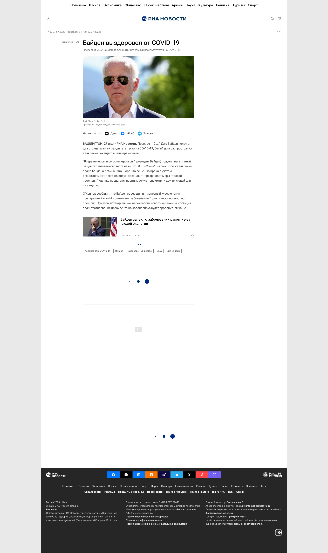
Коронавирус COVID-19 (98, 250)
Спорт (144, 486)
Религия (201, 486)
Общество (83, 486)
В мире (119, 250)
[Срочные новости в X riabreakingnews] (202, 474)
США (159, 250)
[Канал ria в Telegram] (176, 474)
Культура (166, 486)
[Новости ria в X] (189, 474)
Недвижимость (184, 486)
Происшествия (128, 486)
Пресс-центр (155, 491)
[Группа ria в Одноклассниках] (151, 474)
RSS (230, 491)
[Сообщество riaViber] (214, 474)
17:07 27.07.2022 (55, 31)
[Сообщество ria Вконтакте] (139, 474)
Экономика (98, 486)
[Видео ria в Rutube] (164, 474)
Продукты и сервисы (131, 491)
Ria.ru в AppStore (176, 491)
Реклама (109, 491)
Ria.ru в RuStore (199, 491)
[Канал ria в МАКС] (113, 474)
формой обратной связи (219, 513)
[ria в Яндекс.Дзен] (126, 474)
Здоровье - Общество (140, 250)
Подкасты (237, 486)
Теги (263, 486)
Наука (154, 486)
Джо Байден (173, 250)
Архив (240, 491)
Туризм (213, 486)
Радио (224, 486)
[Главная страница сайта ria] (164, 18)
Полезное (251, 486)
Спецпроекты (92, 491)
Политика (67, 486)
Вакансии (51, 509)
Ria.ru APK (218, 491)
